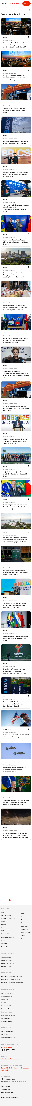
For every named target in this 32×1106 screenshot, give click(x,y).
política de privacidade (8, 1095)
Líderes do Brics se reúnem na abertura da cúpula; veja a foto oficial (14, 110)
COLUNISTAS (5, 946)
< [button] (2, 900)
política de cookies (7, 1092)
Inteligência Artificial (7, 937)
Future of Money (26, 932)
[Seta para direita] (28, 10)
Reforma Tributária (7, 993)
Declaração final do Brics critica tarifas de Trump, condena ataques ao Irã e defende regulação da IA (15, 45)
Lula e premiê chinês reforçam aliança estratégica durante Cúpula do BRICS (15, 242)
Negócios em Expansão (8, 1037)
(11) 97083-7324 (9, 1079)
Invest (3, 940)
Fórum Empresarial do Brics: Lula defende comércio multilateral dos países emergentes (15, 507)
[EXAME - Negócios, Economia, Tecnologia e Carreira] (15, 3)
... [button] (14, 900)
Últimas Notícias (6, 915)
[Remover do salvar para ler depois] (28, 37)
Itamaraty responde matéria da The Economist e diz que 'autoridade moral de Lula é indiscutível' (16, 802)
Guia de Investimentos (7, 963)
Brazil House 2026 (6, 996)
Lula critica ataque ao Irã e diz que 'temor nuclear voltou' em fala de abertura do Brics (15, 174)
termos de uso (5, 1089)
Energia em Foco (6, 1009)
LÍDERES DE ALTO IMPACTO (9, 918)
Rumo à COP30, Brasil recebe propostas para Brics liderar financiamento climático (13, 704)
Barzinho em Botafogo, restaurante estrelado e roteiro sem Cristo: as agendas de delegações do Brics (15, 540)
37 (16, 900)
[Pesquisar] (6, 3)
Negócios (4, 943)
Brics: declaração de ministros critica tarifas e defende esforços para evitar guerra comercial (15, 308)
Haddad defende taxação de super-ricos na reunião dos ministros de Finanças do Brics (15, 441)
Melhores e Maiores (7, 1031)
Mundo (23, 913)
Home (3, 912)
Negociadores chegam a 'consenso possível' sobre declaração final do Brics (15, 474)
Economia (4, 928)
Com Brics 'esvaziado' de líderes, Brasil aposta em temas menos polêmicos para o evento (14, 605)
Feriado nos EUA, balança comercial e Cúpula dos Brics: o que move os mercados (16, 737)
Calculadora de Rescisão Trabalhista (11, 976)
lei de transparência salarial (10, 1097)
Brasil (3, 921)
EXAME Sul (4, 999)
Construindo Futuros (7, 1006)
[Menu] (2, 3)
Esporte (23, 923)
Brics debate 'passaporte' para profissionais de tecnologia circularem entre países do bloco (14, 671)
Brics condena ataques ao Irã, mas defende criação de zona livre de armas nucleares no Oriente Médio (15, 835)
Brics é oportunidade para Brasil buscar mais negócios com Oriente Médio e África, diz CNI (15, 572)
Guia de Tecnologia (6, 960)
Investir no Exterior (7, 1012)
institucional (5, 1086)
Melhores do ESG (6, 1034)
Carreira (3, 924)
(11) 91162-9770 (9, 1050)
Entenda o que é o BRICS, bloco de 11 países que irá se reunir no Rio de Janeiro (16, 638)
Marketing (24, 920)
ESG (2, 931)
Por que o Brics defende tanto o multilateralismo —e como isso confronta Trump (14, 78)
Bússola (3, 1003)
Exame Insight (5, 934)
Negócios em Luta (6, 1018)
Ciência (23, 935)
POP (22, 938)
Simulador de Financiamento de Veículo (12, 982)
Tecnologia (24, 929)
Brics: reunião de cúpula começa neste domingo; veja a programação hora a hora (16, 408)
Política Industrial (6, 1021)
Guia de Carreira (6, 966)
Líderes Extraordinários (8, 1015)
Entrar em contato (7, 1047)
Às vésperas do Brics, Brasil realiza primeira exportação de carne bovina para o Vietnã (16, 340)
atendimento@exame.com (10, 1059)
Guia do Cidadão (6, 957)
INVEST (3, 10)
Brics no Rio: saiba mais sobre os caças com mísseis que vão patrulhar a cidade (14, 770)
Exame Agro (24, 926)
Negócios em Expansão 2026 (14, 10)
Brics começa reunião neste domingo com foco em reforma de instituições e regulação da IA (15, 275)
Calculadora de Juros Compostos (10, 979)
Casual (23, 917)
